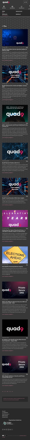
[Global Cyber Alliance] (8, 424)
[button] (2, 391)
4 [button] (7, 391)
